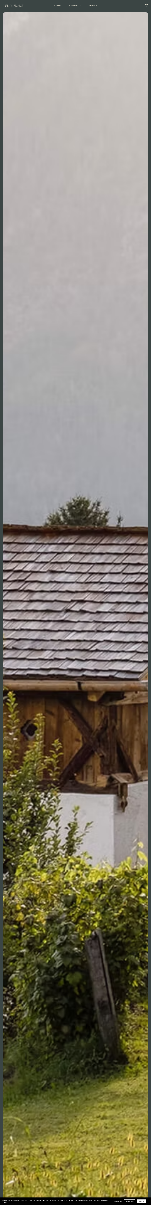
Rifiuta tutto (130, 1201)
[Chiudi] (148, 1201)
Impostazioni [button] (117, 1201)
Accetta (141, 1201)
